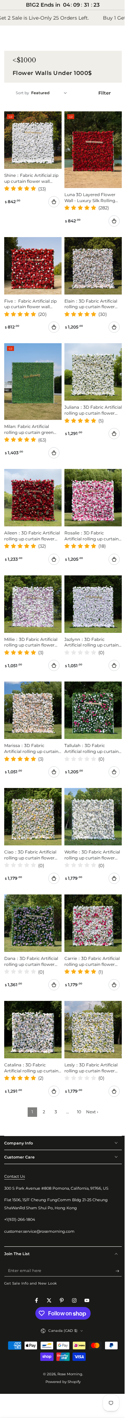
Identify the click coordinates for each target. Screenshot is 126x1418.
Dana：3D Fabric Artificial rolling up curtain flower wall (31, 939)
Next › (90, 1086)
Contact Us (14, 1151)
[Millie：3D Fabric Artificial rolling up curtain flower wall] (31, 590)
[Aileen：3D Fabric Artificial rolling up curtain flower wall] (31, 486)
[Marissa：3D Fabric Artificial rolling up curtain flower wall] (31, 694)
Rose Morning (67, 1349)
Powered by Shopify (60, 1356)
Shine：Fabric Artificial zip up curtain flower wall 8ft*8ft (31, 176)
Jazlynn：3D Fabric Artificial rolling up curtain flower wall (89, 628)
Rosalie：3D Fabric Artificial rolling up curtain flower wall (89, 524)
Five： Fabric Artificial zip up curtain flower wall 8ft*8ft (30, 298)
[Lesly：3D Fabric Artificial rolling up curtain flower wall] (89, 1005)
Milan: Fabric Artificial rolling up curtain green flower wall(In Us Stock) (29, 420)
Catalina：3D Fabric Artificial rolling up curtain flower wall (31, 1043)
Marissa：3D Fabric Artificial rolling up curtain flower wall (31, 731)
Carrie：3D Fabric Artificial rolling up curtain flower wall (89, 939)
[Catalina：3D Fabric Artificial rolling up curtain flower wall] (31, 1005)
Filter (100, 93)
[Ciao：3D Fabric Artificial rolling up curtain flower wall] (31, 797)
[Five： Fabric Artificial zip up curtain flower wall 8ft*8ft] (31, 261)
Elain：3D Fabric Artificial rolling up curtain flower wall (88, 298)
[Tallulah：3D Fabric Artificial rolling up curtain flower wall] (89, 694)
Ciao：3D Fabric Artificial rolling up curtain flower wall (30, 835)
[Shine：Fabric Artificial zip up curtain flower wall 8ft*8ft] (31, 138)
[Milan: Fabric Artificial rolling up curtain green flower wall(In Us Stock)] (31, 373)
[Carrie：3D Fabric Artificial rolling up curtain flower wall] (89, 901)
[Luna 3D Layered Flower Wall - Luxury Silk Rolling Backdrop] (89, 148)
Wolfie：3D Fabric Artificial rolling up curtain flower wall (89, 835)
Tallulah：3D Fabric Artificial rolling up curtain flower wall (89, 731)
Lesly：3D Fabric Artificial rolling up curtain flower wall (88, 1043)
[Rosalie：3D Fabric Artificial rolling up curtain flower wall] (89, 486)
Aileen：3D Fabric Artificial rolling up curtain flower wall (31, 524)
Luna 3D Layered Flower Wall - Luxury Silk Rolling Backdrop (87, 194)
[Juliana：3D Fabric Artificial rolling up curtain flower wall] (89, 364)
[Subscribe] (113, 1245)
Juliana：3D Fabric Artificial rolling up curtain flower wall (89, 402)
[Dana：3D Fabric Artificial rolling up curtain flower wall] (31, 901)
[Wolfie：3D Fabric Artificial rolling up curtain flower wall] (89, 797)
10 (77, 1086)
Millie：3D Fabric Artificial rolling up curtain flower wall (30, 628)
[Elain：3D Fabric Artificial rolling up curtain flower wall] (89, 261)
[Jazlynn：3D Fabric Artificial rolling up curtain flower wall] (89, 590)
